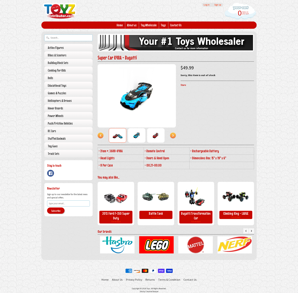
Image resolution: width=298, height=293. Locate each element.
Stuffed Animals (57, 138)
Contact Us (176, 25)
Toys (163, 25)
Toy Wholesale (149, 25)
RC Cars (52, 131)
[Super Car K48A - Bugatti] (117, 135)
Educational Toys (57, 85)
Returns (150, 279)
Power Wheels (55, 116)
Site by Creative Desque (149, 291)
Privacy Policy (134, 279)
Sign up (217, 5)
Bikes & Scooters (57, 55)
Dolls (50, 78)
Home (120, 25)
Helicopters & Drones (60, 101)
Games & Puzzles (57, 93)
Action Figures (56, 48)
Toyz (148, 288)
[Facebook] (50, 173)
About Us (117, 279)
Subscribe (55, 210)
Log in (207, 5)
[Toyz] (59, 13)
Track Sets (53, 154)
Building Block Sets (58, 63)
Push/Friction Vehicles (60, 123)
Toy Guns (53, 146)
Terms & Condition (169, 279)
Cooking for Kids (57, 70)
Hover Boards (55, 108)
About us (132, 25)
